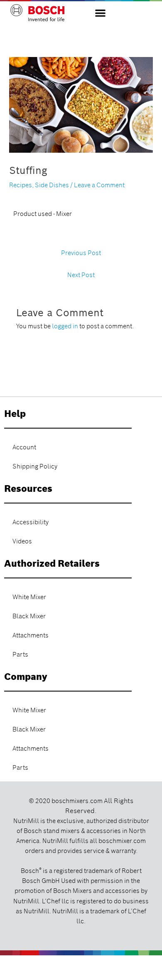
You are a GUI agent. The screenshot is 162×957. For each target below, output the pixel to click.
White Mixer (29, 597)
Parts (20, 654)
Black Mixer (29, 616)
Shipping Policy (34, 466)
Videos (22, 541)
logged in (65, 326)
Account (24, 447)
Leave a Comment (99, 185)
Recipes (20, 185)
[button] (100, 12)
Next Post (81, 275)
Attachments (30, 635)
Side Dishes (52, 185)
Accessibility (30, 522)
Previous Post (81, 253)
